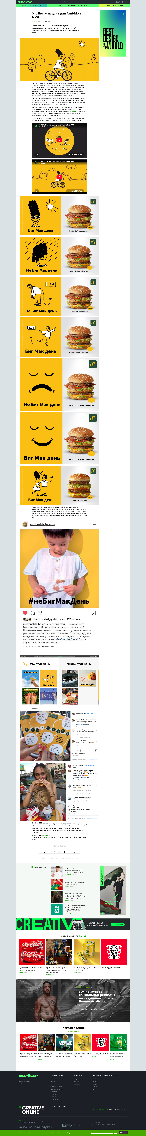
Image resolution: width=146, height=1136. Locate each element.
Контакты (120, 5)
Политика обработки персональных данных (103, 1124)
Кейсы (64, 2)
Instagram (95, 1081)
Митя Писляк (46, 835)
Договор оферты (96, 1122)
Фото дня (53, 1094)
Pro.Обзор (56, 2)
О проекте (109, 5)
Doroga (45, 837)
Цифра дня (53, 1097)
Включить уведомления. (100, 1109)
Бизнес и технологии (87, 2)
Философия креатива (56, 1086)
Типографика (72, 5)
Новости (47, 2)
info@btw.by (22, 1083)
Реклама (115, 5)
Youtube (94, 1086)
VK (93, 1089)
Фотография (62, 5)
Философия (73, 2)
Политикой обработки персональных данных (104, 1133)
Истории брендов (82, 5)
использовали (72, 111)
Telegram (95, 1084)
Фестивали (100, 2)
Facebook (95, 1079)
